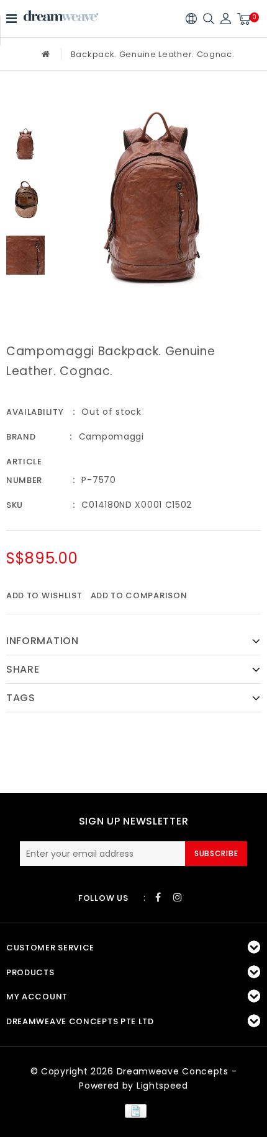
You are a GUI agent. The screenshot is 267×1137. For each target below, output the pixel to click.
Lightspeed (162, 1085)
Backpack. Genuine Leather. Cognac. (153, 54)
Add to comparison (139, 595)
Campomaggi (111, 436)
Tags (20, 698)
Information (42, 641)
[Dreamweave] (61, 16)
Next (25, 295)
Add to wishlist (44, 595)
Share (23, 669)
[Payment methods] (133, 1110)
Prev (25, 104)
